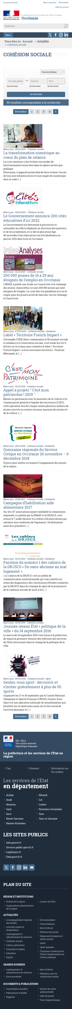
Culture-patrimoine (15, 945)
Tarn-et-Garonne (48, 818)
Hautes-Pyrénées (16, 823)
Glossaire (34, 768)
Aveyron (11, 804)
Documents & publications (20, 983)
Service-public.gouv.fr (18, 847)
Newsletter (64, 2)
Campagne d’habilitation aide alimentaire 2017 (28, 505)
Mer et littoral (46, 928)
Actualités (43, 41)
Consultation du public (17, 988)
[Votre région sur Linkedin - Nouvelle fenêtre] (66, 34)
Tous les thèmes (49, 72)
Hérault (43, 795)
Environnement (47, 920)
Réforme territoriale (49, 932)
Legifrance (12, 852)
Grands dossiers (14, 964)
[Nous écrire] (32, 867)
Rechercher (36, 94)
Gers (8, 813)
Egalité (9, 957)
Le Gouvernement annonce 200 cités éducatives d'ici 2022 (34, 218)
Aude (9, 799)
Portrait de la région (15, 901)
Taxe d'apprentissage (50, 1000)
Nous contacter (50, 2)
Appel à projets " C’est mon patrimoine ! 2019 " (26, 392)
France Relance (47, 924)
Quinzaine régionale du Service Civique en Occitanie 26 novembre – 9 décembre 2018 (35, 454)
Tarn (41, 813)
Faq (8, 768)
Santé (42, 943)
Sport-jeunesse (47, 947)
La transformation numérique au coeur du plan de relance (31, 155)
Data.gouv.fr (13, 856)
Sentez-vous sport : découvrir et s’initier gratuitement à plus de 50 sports (32, 687)
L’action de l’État (47, 901)
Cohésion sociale (36, 149)
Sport (48, 678)
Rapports (10, 997)
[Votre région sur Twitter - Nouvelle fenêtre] (50, 34)
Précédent (21, 111)
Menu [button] (8, 35)
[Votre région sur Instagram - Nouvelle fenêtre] (60, 34)
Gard (8, 809)
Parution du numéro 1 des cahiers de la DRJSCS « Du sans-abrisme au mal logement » (34, 567)
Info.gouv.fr (12, 842)
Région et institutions (18, 896)
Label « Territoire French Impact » (32, 334)
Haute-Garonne (14, 818)
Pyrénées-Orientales (50, 809)
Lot (40, 799)
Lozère (42, 804)
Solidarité (50, 331)
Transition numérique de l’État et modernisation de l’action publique (52, 954)
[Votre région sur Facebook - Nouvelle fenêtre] (55, 34)
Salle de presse (62, 7)
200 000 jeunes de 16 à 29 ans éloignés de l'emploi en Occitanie (31, 277)
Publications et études (16, 993)
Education (11, 953)
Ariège (10, 795)
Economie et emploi (15, 949)
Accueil (27, 41)
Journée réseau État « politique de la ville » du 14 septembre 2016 (34, 628)
